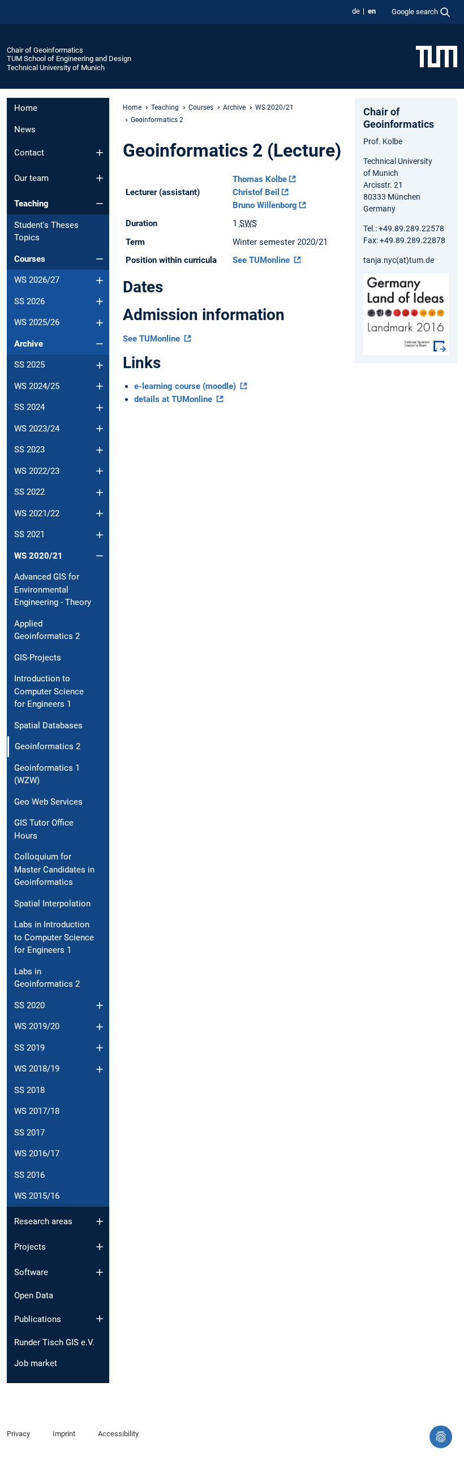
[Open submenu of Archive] (99, 344)
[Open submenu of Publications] (99, 1318)
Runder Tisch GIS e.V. (54, 1342)
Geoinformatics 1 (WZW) (47, 774)
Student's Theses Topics (46, 231)
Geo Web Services (48, 802)
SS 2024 (29, 407)
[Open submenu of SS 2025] (99, 365)
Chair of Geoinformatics (45, 50)
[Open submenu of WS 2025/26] (99, 323)
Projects (30, 1247)
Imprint (64, 1433)
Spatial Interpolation (52, 904)
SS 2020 (29, 1005)
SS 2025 (29, 365)
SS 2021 (29, 534)
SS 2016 (29, 1175)
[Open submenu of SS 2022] (99, 492)
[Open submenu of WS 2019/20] (99, 1027)
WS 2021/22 (36, 513)
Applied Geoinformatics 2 (47, 630)
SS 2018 (29, 1090)
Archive (28, 344)
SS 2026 (29, 301)
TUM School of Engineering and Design (69, 58)
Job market (35, 1363)
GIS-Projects (37, 658)
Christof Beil (256, 192)
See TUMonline (262, 260)
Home (25, 108)
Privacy (18, 1433)
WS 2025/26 (36, 322)
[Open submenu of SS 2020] (99, 1005)
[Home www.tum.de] (436, 56)
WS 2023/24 (36, 429)
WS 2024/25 (36, 386)
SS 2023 (29, 449)
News (25, 129)
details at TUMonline (174, 399)
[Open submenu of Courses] (99, 259)
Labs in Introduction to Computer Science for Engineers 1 (54, 937)
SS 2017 (29, 1133)
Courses (29, 259)
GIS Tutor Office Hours (44, 829)
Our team (31, 178)
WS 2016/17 (36, 1153)
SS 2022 (29, 492)
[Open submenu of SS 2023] (99, 450)
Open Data (33, 1295)
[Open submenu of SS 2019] (99, 1048)
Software (31, 1272)
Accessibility (118, 1433)
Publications (37, 1319)
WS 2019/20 (36, 1026)
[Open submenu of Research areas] (99, 1221)
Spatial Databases (48, 725)
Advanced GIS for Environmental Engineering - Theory (52, 589)
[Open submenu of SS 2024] (99, 407)
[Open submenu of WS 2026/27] (99, 280)
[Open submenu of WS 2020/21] (99, 556)
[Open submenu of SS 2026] (99, 301)
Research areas (43, 1221)
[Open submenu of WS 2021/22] (99, 513)
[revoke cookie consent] (440, 1437)
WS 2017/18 (36, 1111)
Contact (29, 153)
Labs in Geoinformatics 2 (47, 978)
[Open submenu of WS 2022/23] (99, 471)
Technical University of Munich (56, 67)
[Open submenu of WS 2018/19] (99, 1069)
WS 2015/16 (36, 1196)
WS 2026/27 (36, 280)
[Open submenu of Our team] (99, 178)
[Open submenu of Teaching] (99, 203)
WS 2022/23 (36, 471)
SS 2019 (29, 1048)
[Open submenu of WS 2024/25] (99, 386)
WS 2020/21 (38, 556)
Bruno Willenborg (265, 205)
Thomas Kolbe (260, 179)
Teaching (31, 203)
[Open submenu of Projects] (99, 1247)
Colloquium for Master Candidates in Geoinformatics (54, 869)
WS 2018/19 (36, 1069)
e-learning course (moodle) (186, 386)
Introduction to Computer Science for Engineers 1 (49, 691)
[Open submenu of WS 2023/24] (99, 428)
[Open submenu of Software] (99, 1272)
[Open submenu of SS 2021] (99, 535)
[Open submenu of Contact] (99, 152)
